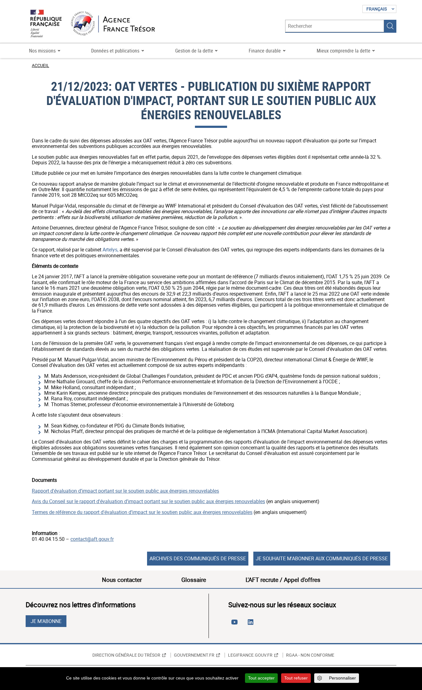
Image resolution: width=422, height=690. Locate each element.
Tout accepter (261, 677)
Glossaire (193, 580)
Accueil (40, 65)
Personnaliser (342, 677)
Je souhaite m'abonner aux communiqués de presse (322, 558)
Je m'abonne (46, 621)
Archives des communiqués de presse (198, 558)
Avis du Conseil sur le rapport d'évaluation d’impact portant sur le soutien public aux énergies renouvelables (148, 501)
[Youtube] (235, 624)
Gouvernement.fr (194, 655)
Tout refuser (296, 677)
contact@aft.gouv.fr (92, 539)
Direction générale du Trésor (126, 655)
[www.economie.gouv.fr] (46, 24)
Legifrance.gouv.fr (250, 655)
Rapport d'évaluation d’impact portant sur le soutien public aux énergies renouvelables (125, 490)
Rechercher (390, 26)
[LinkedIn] (251, 624)
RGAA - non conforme (310, 655)
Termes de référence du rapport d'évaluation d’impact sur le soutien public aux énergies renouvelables (142, 512)
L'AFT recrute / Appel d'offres (283, 580)
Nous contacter (122, 580)
